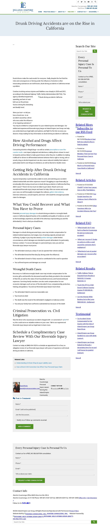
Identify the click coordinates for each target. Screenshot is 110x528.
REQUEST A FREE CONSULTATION (87, 111)
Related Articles (86, 180)
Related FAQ (83, 223)
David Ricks (24, 386)
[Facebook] (78, 1)
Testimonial (83, 314)
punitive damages (47, 237)
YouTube (66, 388)
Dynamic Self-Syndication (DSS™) (58, 516)
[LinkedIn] (85, 1)
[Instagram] (92, 1)
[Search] (95, 1)
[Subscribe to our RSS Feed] (86, 132)
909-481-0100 (92, 6)
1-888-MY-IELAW (91, 8)
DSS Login (22, 519)
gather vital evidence (57, 192)
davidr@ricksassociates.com (30, 388)
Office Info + (83, 498)
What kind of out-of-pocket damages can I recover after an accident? (87, 253)
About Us (61, 12)
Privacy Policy (74, 511)
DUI (65, 320)
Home (40, 12)
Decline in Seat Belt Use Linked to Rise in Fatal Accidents (86, 141)
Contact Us (81, 12)
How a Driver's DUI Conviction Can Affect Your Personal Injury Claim (39, 367)
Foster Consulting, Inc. (57, 513)
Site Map (16, 519)
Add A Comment (24, 426)
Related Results (85, 268)
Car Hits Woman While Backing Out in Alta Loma (86, 299)
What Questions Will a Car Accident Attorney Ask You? (87, 208)
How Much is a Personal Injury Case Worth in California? (86, 165)
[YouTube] (88, 1)
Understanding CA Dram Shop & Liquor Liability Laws (34, 363)
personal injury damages (27, 213)
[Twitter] (81, 1)
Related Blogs (84, 124)
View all (78, 173)
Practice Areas (49, 12)
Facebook (55, 388)
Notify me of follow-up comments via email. (32, 420)
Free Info (71, 12)
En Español (93, 12)
